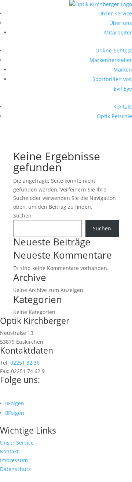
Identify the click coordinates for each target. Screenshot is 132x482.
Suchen (22, 215)
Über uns (120, 22)
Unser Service (115, 13)
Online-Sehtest (113, 50)
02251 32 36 (25, 362)
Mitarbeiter (118, 32)
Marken (122, 69)
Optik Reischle (114, 116)
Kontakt (122, 106)
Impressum (14, 460)
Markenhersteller (110, 59)
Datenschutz (15, 468)
